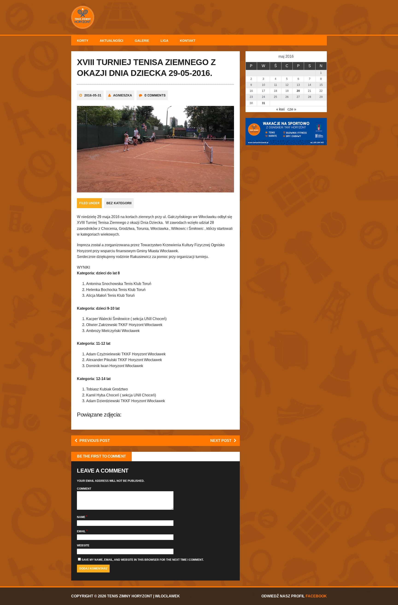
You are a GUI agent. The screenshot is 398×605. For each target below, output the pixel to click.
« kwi (280, 109)
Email (81, 531)
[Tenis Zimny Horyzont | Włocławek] (199, 17)
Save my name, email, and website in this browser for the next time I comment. (143, 559)
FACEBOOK (316, 596)
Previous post (94, 441)
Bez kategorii (119, 203)
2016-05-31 (92, 95)
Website (83, 545)
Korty (82, 40)
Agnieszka (122, 95)
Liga (164, 40)
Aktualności (111, 40)
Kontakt (188, 40)
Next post (220, 441)
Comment (84, 488)
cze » (291, 109)
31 (263, 103)
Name (81, 517)
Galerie (142, 40)
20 (298, 91)
